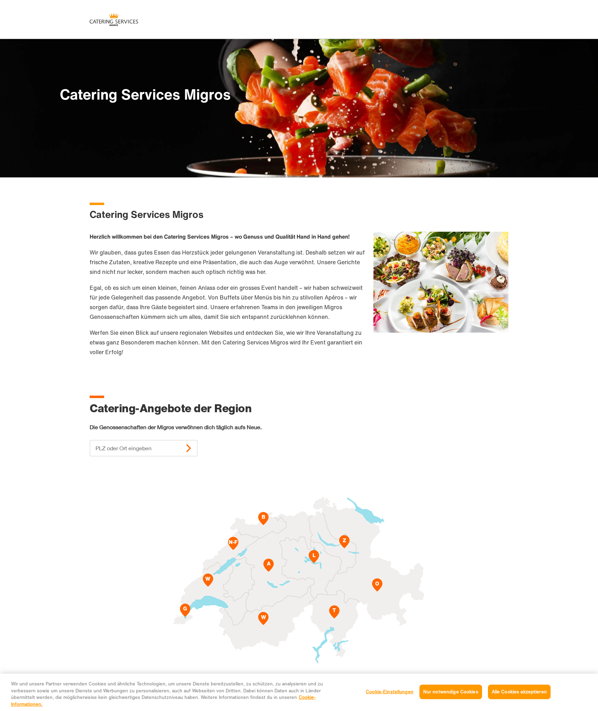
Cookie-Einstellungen (390, 692)
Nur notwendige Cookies (450, 692)
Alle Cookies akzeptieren (519, 692)
